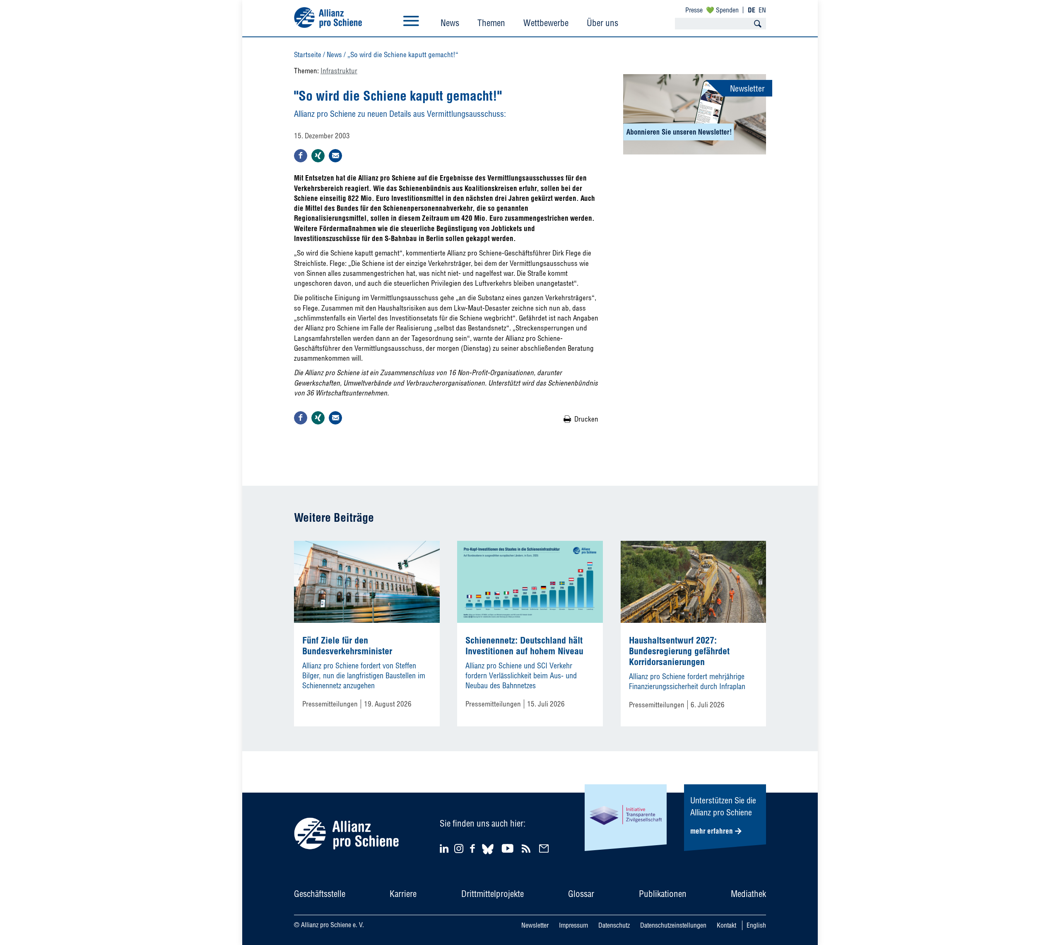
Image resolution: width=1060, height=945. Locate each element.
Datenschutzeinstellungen (673, 925)
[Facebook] (473, 848)
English (756, 925)
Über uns (602, 22)
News (450, 22)
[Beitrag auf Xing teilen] (318, 155)
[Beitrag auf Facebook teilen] (300, 155)
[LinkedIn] (445, 848)
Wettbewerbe (546, 22)
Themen (491, 22)
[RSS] (527, 848)
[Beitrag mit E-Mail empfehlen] (335, 155)
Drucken (586, 419)
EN (762, 10)
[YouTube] (508, 848)
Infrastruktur (338, 70)
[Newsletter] (545, 848)
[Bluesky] (487, 855)
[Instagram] (459, 850)
